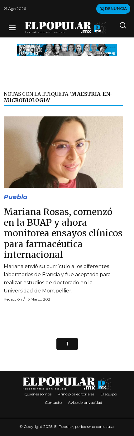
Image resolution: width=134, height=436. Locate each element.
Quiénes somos (37, 394)
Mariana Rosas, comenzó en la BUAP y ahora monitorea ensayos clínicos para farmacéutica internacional (63, 233)
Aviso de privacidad (85, 402)
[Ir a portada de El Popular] (65, 27)
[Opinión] (67, 49)
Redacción (13, 299)
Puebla (15, 197)
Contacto (53, 402)
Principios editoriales (76, 394)
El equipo (108, 394)
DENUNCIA (115, 8)
